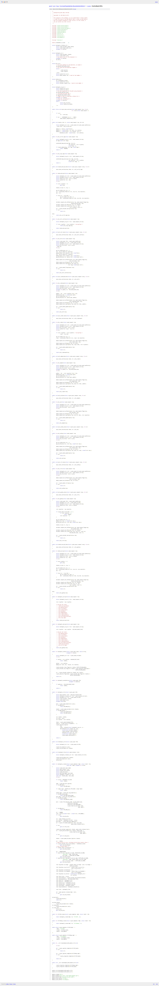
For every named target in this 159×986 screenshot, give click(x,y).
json (157, 984)
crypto (89, 6)
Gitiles (7, 984)
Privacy (10, 984)
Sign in (156, 2)
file (75, 9)
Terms (14, 984)
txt (154, 984)
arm (54, 6)
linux (57, 6)
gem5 (50, 6)
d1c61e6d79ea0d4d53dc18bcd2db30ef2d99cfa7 (72, 6)
